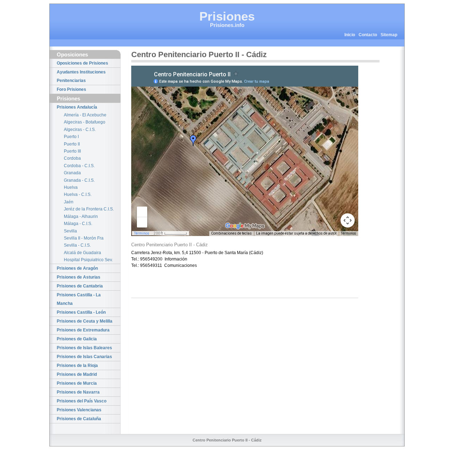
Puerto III (72, 151)
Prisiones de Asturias (78, 277)
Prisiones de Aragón (77, 268)
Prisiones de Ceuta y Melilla (84, 321)
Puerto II (72, 144)
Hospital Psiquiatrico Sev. (88, 259)
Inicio (349, 34)
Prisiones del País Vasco (81, 401)
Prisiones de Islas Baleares (84, 347)
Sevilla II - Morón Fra (84, 238)
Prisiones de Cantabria (80, 286)
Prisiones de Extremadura (83, 330)
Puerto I (71, 136)
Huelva (71, 187)
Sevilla (70, 231)
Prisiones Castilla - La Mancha (79, 299)
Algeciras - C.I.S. (80, 129)
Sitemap (389, 34)
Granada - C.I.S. (79, 180)
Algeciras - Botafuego (84, 122)
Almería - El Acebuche (85, 114)
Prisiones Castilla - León (81, 312)
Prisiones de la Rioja (77, 365)
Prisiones (227, 16)
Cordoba (72, 158)
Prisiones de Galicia (77, 338)
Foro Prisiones (71, 89)
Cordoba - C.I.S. (79, 165)
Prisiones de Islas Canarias (84, 356)
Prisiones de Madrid (77, 374)
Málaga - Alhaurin (81, 216)
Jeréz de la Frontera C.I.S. (89, 209)
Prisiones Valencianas (79, 409)
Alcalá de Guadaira (82, 252)
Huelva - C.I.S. (78, 194)
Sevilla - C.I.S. (77, 245)
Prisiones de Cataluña (79, 418)
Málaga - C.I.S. (78, 223)
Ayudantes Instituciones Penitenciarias (81, 76)
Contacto (368, 34)
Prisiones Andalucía (77, 107)
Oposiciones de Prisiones (82, 63)
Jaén (68, 201)
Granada (72, 172)
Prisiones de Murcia (77, 383)
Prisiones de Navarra (78, 392)
